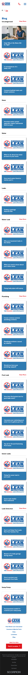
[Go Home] (2, 10)
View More (22, 21)
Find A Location (13, 646)
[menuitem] (14, 659)
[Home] (6, 4)
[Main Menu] (25, 4)
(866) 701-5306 (13, 642)
